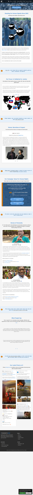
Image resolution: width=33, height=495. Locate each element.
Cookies (27, 491)
